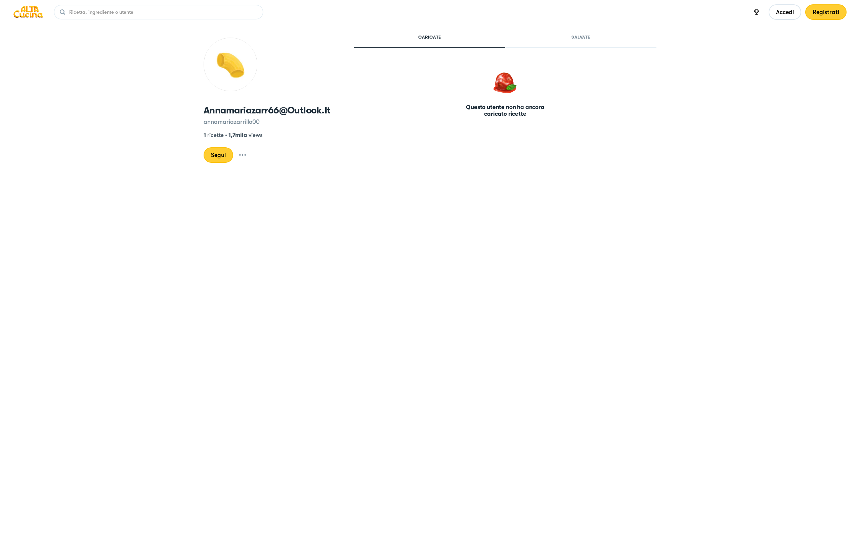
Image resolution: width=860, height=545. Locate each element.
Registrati (826, 12)
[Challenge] (756, 12)
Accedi (785, 12)
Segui (218, 155)
